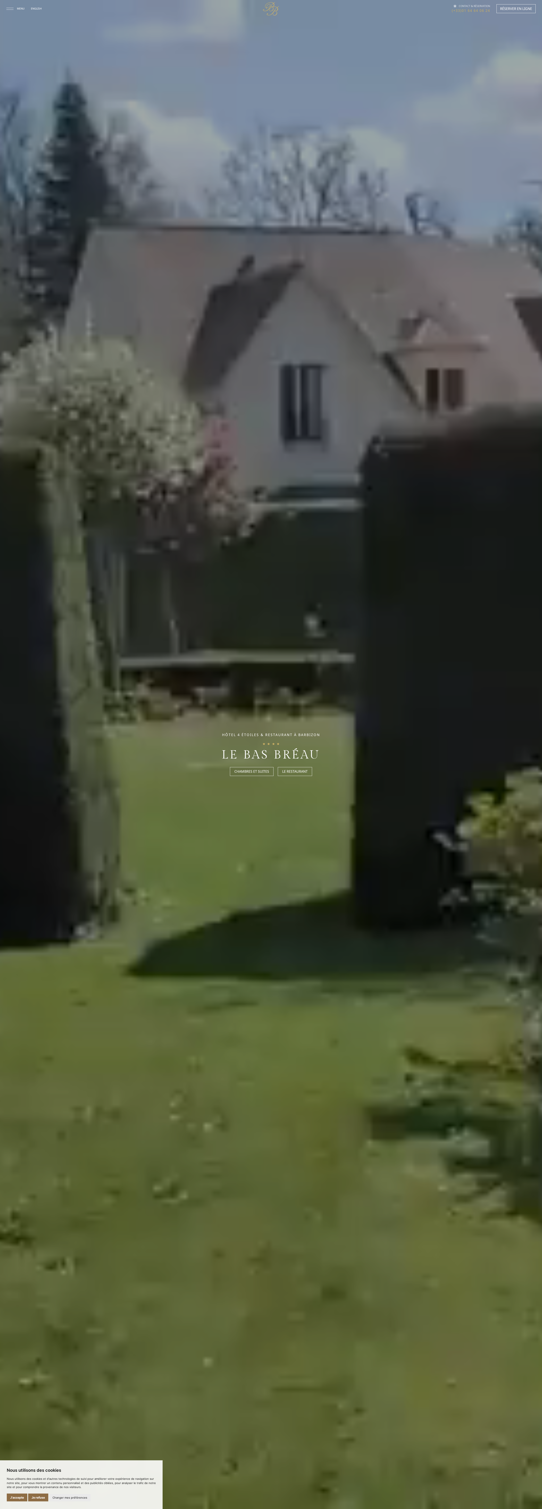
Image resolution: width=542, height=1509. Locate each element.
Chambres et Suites (251, 771)
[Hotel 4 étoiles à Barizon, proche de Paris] (271, 9)
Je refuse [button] (38, 1497)
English (36, 8)
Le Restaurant (295, 771)
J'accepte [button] (17, 1497)
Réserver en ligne (516, 8)
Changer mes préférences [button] (70, 1497)
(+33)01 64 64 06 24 (471, 10)
